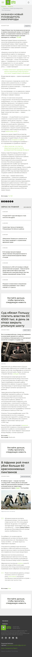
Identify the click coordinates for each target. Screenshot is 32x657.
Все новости (27, 207)
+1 (8, 435)
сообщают (16, 374)
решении (25, 425)
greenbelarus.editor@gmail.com (16, 645)
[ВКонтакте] (10, 201)
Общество (27, 25)
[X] (6, 201)
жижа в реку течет (11, 131)
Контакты (5, 620)
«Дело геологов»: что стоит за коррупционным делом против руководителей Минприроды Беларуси (16, 148)
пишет (18, 488)
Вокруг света (27, 330)
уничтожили (12, 576)
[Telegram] (4, 201)
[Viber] (8, 201)
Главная (3, 6)
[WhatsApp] (12, 201)
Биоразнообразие (25, 476)
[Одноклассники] (2, 201)
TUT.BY (19, 37)
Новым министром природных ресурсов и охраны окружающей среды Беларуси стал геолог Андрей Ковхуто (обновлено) (17, 71)
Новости (10, 6)
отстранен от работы (18, 139)
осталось (20, 563)
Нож (9, 588)
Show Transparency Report (9, 648)
